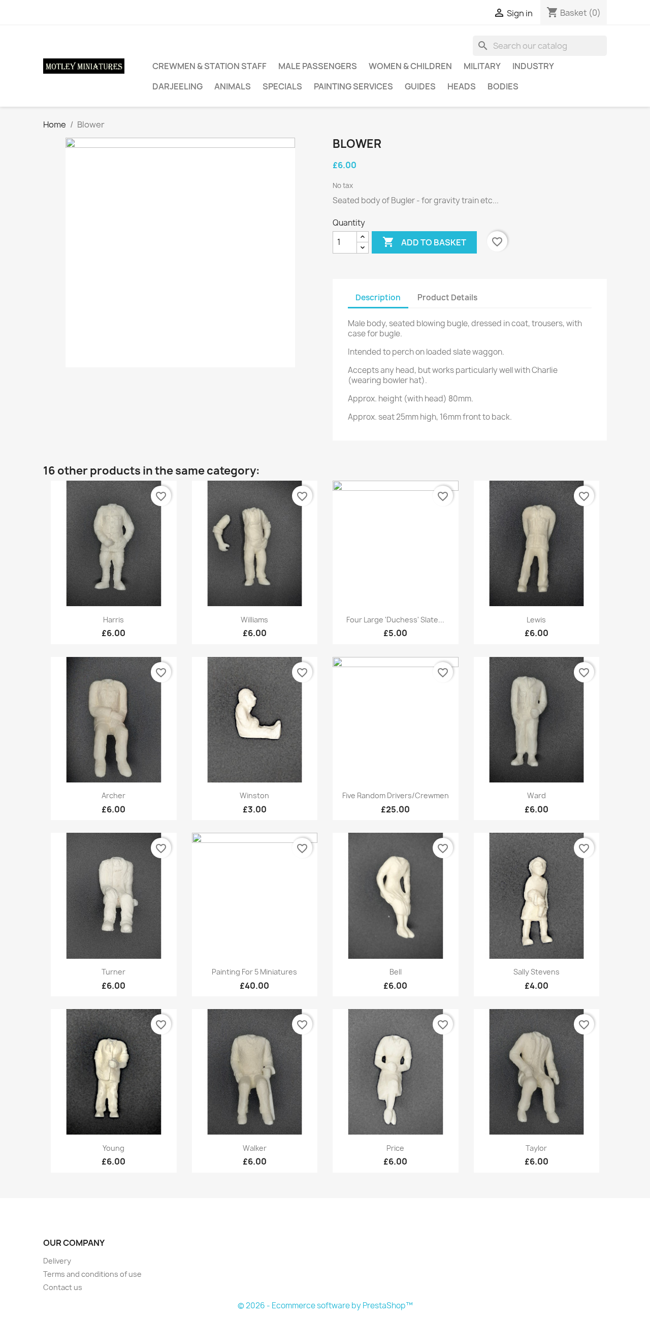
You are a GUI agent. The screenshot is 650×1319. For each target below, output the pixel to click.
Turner (113, 972)
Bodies (503, 86)
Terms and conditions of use (92, 1274)
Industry (533, 66)
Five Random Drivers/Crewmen (395, 795)
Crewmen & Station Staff (209, 66)
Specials (282, 86)
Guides (420, 86)
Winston (254, 795)
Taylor (536, 1148)
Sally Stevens (536, 972)
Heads (461, 86)
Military (482, 66)
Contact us (62, 1287)
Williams (254, 619)
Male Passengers (317, 66)
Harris (113, 619)
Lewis (536, 619)
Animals (232, 86)
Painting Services (353, 86)
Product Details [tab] (447, 297)
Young (113, 1148)
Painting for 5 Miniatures (254, 972)
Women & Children (410, 66)
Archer (113, 795)
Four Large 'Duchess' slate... (395, 619)
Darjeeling (177, 86)
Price (395, 1148)
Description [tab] (378, 297)
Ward (536, 795)
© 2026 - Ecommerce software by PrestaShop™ (325, 1305)
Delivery (57, 1261)
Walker (255, 1148)
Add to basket (424, 242)
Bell (395, 972)
